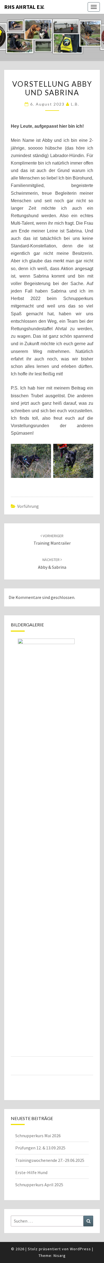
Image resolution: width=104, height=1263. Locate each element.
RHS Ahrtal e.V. (24, 6)
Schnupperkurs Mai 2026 (38, 1135)
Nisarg (60, 1255)
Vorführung (28, 506)
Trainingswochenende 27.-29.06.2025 (49, 1160)
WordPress (80, 1248)
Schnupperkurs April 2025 (39, 1184)
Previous (15, 858)
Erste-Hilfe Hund (31, 1172)
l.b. (75, 104)
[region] (52, 864)
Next (88, 858)
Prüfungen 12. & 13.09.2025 (40, 1148)
